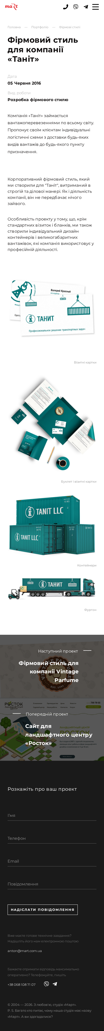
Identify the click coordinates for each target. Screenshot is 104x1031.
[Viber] (75, 6)
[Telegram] (85, 6)
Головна (14, 27)
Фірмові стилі (69, 27)
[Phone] (65, 6)
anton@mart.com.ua (25, 951)
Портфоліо (39, 27)
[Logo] (11, 7)
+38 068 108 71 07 (22, 984)
